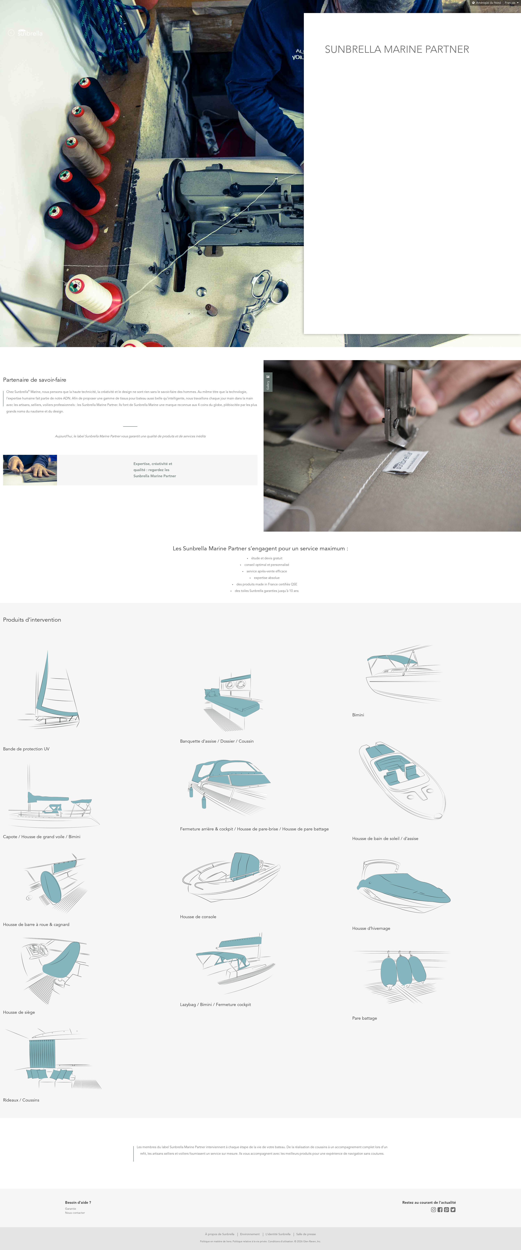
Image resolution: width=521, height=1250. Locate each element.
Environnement (250, 1234)
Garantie (70, 1208)
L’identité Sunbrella (278, 1234)
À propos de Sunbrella (220, 1234)
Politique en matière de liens (215, 1241)
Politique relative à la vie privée (250, 1241)
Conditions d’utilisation (280, 1241)
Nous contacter (75, 1213)
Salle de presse (306, 1234)
